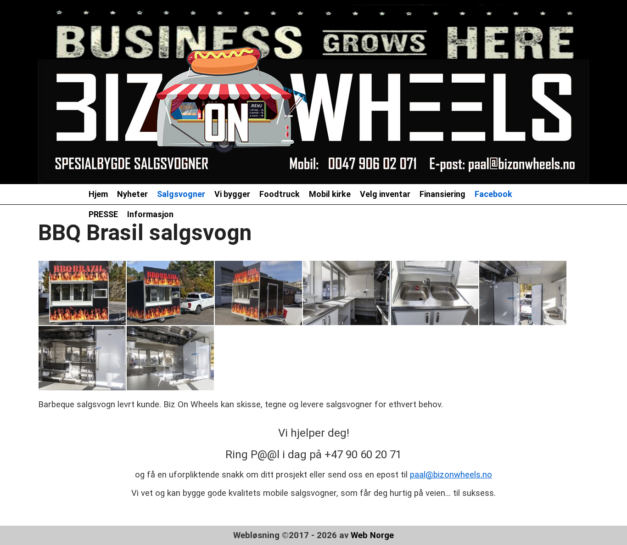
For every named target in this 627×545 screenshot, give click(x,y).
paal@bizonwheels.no (451, 475)
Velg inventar (385, 194)
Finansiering (442, 194)
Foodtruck (279, 194)
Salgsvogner (181, 194)
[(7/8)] (82, 358)
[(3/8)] (258, 293)
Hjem (98, 194)
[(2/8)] (170, 293)
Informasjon (150, 214)
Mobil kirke (330, 194)
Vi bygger (232, 194)
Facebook (493, 194)
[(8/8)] (170, 358)
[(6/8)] (522, 293)
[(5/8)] (434, 293)
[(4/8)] (346, 293)
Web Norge (372, 535)
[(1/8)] (82, 293)
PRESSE (103, 214)
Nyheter (132, 194)
